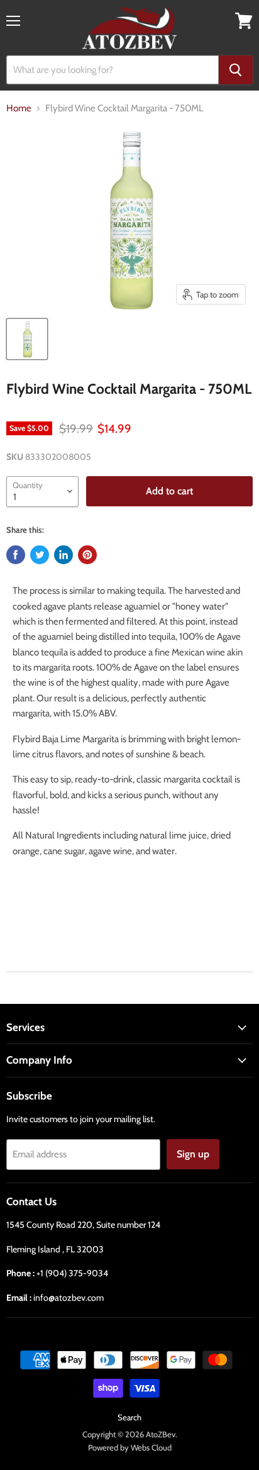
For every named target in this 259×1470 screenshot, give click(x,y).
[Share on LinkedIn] (63, 554)
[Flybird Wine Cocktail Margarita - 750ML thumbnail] (27, 339)
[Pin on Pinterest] (87, 554)
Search (129, 1417)
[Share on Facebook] (15, 554)
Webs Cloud (151, 1447)
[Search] (236, 69)
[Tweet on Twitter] (39, 554)
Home (18, 108)
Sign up (193, 1154)
